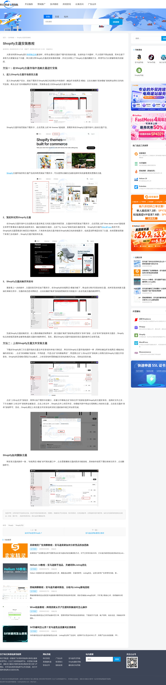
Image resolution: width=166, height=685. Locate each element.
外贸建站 (136, 311)
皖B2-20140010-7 (25, 679)
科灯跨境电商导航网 (11, 679)
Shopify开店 (19, 525)
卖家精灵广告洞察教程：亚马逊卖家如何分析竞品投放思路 (59, 545)
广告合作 (92, 4)
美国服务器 (47, 662)
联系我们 (59, 662)
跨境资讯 (67, 4)
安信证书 (46, 665)
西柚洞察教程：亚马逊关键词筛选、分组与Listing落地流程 (59, 587)
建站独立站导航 (74, 665)
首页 (4, 37)
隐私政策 (59, 665)
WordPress (107, 227)
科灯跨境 (46, 658)
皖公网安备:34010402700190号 (41, 679)
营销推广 (41, 4)
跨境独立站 (32, 54)
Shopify (10, 173)
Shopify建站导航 (75, 662)
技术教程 (54, 4)
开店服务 (29, 4)
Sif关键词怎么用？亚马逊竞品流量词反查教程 (53, 627)
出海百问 (79, 4)
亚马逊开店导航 (74, 658)
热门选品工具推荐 (140, 146)
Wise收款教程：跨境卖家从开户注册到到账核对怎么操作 (58, 607)
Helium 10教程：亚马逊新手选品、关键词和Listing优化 (58, 565)
